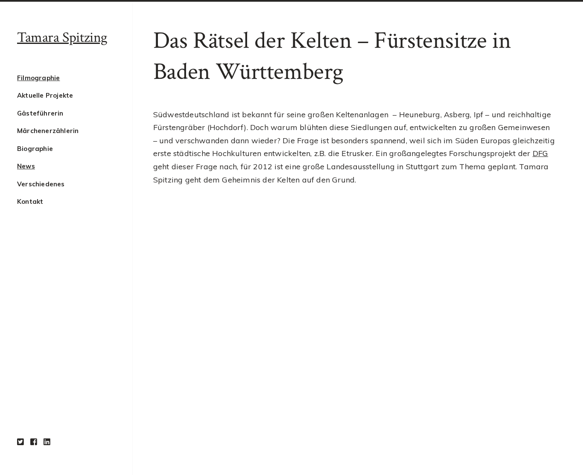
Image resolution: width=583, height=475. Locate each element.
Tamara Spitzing (62, 37)
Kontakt (30, 201)
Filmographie (38, 78)
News (26, 166)
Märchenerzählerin (48, 131)
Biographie (35, 149)
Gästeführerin (40, 113)
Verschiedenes (41, 184)
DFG (540, 153)
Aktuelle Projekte (45, 95)
